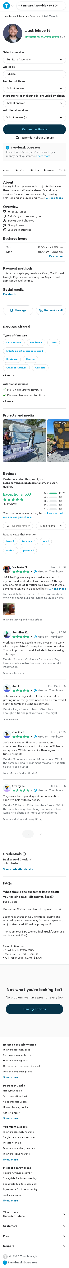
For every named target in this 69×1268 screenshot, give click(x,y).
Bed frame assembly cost (17, 1055)
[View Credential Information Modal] (24, 854)
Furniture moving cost (15, 1060)
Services (20, 170)
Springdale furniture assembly (20, 1178)
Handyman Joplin (12, 1090)
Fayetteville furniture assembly (20, 1189)
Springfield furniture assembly (20, 1184)
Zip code (9, 66)
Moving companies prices (17, 1071)
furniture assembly (29, 16)
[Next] (41, 834)
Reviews (49, 170)
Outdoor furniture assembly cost (21, 1066)
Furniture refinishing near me (19, 1148)
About (7, 170)
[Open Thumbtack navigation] (8, 5)
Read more (56, 256)
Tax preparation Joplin (15, 1096)
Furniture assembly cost (16, 1049)
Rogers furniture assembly (17, 1173)
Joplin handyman (12, 1195)
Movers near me (12, 1142)
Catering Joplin (11, 1113)
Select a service (13, 52)
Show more (10, 1077)
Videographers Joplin (15, 1101)
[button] (12, 33)
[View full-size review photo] (9, 609)
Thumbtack (9, 16)
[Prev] (28, 834)
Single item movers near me (18, 1137)
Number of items (14, 81)
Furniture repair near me (16, 1153)
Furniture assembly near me (18, 1132)
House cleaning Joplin (15, 1107)
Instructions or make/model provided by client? (34, 95)
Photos (34, 170)
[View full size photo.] (24, 440)
